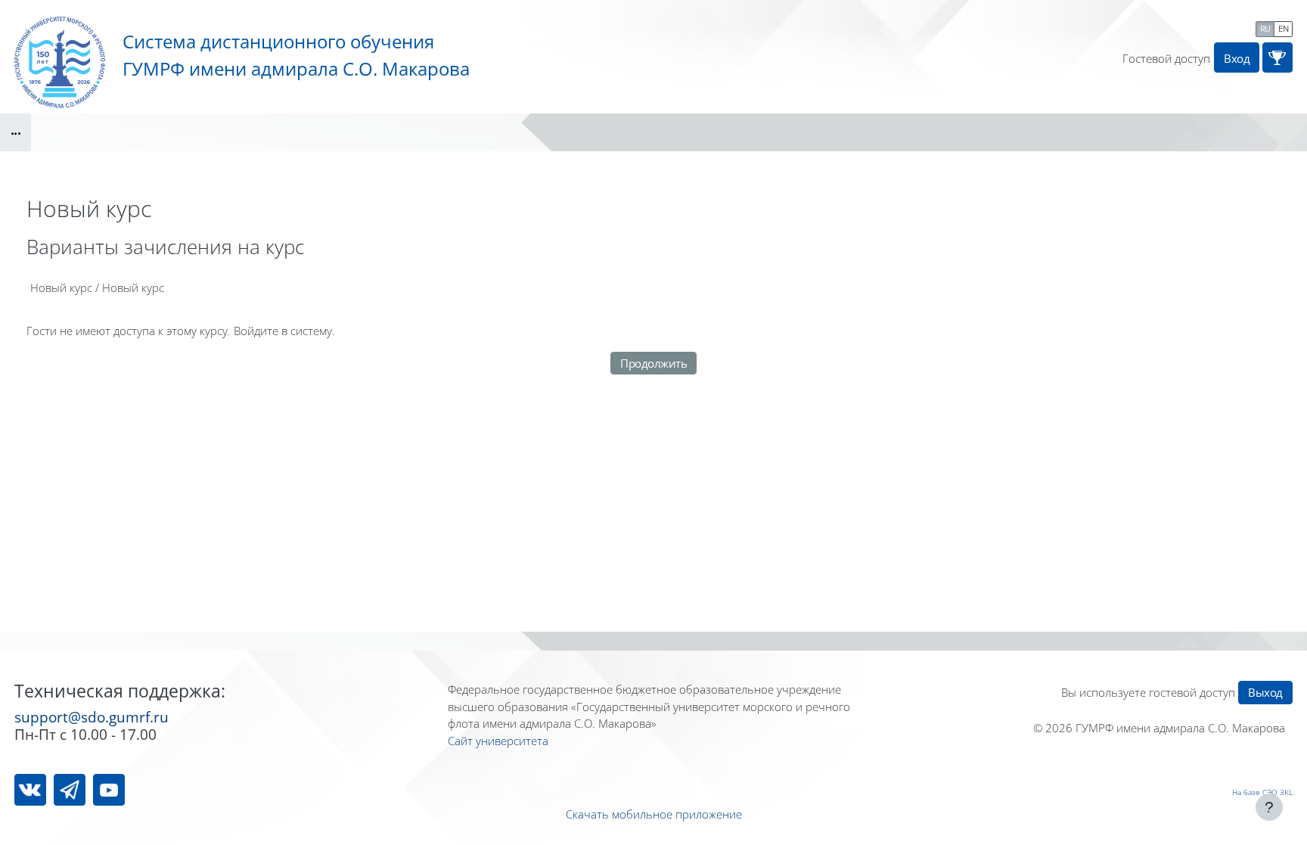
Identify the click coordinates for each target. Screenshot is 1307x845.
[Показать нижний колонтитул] (1269, 807)
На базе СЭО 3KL (1262, 792)
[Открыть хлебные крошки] (15, 132)
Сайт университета (498, 740)
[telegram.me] (69, 790)
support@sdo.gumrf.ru (91, 716)
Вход (1237, 58)
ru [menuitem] (1265, 28)
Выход (1265, 692)
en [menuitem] (1283, 28)
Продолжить (653, 363)
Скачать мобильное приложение (654, 814)
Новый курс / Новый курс (97, 287)
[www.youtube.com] (109, 790)
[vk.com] (30, 790)
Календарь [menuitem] (1217, 27)
